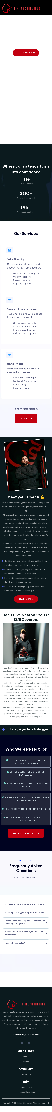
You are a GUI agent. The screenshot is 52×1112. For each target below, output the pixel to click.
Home (26, 1056)
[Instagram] (28, 1042)
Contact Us (26, 1074)
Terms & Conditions (26, 1092)
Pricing (26, 1061)
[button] (48, 8)
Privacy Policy (26, 1087)
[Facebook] (22, 1042)
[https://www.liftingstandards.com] (21, 8)
